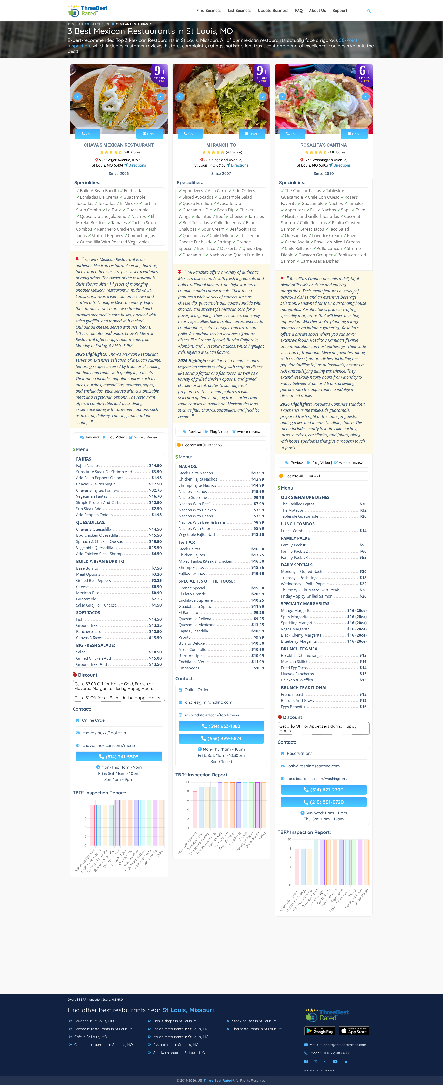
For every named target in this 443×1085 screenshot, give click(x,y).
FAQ (299, 10)
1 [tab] (110, 122)
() (132, 152)
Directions (137, 165)
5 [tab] (126, 122)
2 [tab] (114, 122)
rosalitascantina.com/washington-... (317, 778)
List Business (239, 10)
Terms (329, 1070)
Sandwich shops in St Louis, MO (178, 1052)
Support (340, 10)
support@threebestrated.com (343, 1045)
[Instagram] (325, 1062)
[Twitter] (316, 1062)
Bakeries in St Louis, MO (93, 1021)
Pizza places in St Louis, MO (175, 1044)
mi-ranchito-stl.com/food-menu (212, 715)
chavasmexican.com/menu (109, 745)
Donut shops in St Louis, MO (175, 1021)
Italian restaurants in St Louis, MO (180, 1036)
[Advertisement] (221, 958)
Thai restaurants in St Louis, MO (257, 1029)
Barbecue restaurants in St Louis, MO (104, 1029)
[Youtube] (335, 1062)
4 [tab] (122, 122)
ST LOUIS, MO (100, 24)
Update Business (273, 10)
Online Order (94, 720)
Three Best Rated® (219, 1080)
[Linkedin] (345, 1062)
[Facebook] (306, 1062)
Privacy (311, 1070)
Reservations (300, 753)
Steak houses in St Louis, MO (255, 1021)
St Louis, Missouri (188, 1010)
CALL (89, 134)
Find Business (209, 10)
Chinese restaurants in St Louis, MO (103, 1044)
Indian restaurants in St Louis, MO (180, 1029)
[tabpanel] (119, 99)
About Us (317, 10)
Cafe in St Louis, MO (90, 1036)
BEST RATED (77, 24)
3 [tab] (118, 122)
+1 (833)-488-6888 (336, 1053)
